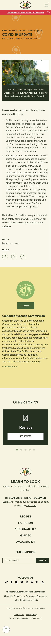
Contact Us (42, 596)
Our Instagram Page (16, 582)
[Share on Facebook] (5, 256)
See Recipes (25, 436)
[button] (6, 629)
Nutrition (25, 523)
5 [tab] (34, 449)
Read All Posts (9, 366)
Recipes (25, 516)
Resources (31, 596)
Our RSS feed (42, 582)
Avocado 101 (25, 542)
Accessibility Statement (19, 618)
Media (35, 600)
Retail (16, 600)
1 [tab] (17, 449)
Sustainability (25, 529)
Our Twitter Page (21, 582)
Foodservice (26, 600)
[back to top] (6, 629)
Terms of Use (19, 615)
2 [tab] (21, 449)
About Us (8, 596)
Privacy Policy (31, 615)
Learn (5, 501)
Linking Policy (36, 618)
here (35, 206)
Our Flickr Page (37, 582)
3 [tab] (25, 449)
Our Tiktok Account (6, 582)
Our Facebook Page (11, 582)
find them (31, 505)
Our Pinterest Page (32, 582)
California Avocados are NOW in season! (25, 12)
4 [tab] (29, 449)
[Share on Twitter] (14, 256)
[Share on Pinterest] (23, 256)
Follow (26, 305)
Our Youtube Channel (27, 582)
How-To (25, 535)
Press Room (19, 596)
